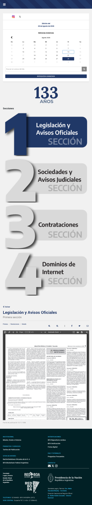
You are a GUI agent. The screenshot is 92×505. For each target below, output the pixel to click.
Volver (7, 306)
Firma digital (53, 447)
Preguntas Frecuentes (56, 456)
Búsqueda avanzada (46, 76)
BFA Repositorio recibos (57, 440)
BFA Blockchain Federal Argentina (15, 463)
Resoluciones (15, 324)
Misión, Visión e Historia (12, 440)
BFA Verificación (54, 443)
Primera (5, 324)
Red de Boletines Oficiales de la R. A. (16, 459)
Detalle (24, 324)
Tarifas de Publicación (11, 449)
